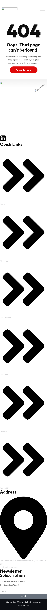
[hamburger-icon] (42, 12)
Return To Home (23, 70)
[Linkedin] (3, 138)
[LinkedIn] (24, 3)
